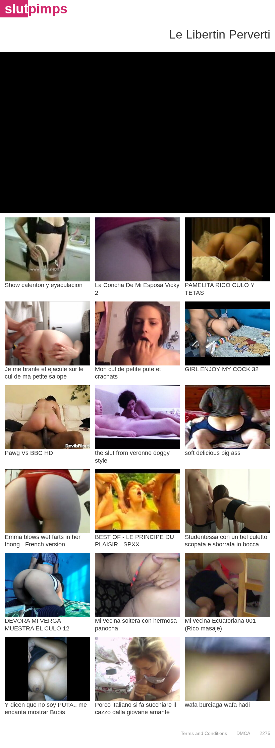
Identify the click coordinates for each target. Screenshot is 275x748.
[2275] (262, 733)
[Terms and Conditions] (204, 733)
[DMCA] (243, 733)
